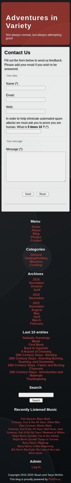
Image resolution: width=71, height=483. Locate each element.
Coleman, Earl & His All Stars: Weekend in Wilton (36, 432)
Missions (36, 261)
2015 (36, 303)
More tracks (35, 453)
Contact (36, 240)
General (36, 254)
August (36, 310)
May (37, 313)
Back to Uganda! (36, 348)
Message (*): (14, 149)
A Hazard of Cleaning (36, 351)
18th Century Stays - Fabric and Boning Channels (36, 367)
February (36, 323)
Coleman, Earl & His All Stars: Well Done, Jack (35, 429)
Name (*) (12, 83)
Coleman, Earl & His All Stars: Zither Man (35, 422)
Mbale (36, 341)
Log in (36, 467)
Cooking (36, 265)
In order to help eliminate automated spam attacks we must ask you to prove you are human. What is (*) (34, 123)
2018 (36, 294)
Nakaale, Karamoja (36, 337)
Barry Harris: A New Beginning (35, 446)
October (36, 286)
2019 (36, 279)
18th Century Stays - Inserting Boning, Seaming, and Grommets (36, 360)
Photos (36, 237)
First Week (36, 344)
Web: (9, 107)
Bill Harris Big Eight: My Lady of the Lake (35, 449)
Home (36, 226)
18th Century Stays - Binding (36, 355)
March (36, 320)
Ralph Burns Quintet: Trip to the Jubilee (35, 436)
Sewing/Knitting (36, 258)
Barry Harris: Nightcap (35, 442)
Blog (36, 233)
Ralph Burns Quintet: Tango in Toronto (35, 439)
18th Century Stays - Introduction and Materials (36, 373)
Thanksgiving (36, 379)
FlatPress (54, 479)
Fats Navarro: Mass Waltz (35, 418)
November (36, 283)
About (36, 230)
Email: (10, 95)
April (36, 289)
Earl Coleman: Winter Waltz (36, 425)
